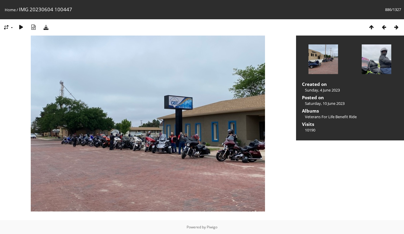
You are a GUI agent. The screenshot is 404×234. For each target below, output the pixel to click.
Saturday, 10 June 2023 (325, 103)
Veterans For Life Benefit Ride (331, 116)
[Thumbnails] (371, 27)
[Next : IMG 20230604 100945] (396, 27)
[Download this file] (46, 27)
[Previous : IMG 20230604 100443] (384, 27)
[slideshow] (21, 27)
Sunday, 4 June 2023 (322, 90)
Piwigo (212, 227)
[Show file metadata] (33, 27)
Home (10, 9)
